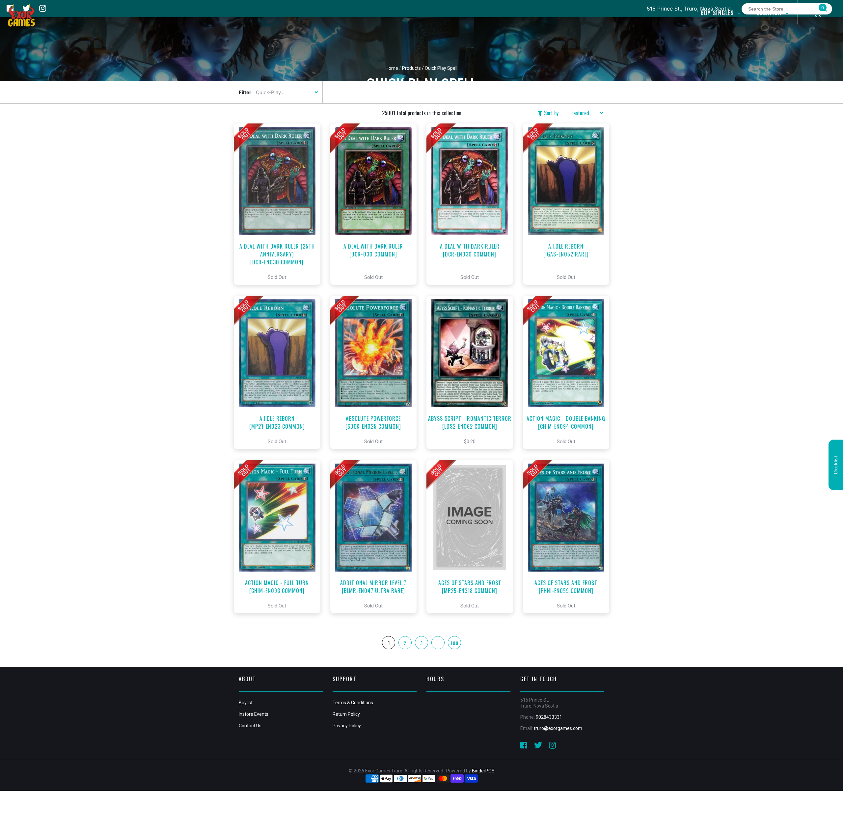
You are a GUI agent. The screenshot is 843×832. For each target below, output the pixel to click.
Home (392, 68)
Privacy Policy (347, 725)
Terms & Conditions (353, 702)
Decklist (835, 464)
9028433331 (549, 717)
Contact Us (250, 725)
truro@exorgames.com (558, 728)
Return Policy (346, 714)
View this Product (280, 204)
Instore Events (253, 714)
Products (411, 68)
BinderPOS (483, 770)
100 (454, 642)
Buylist (246, 702)
